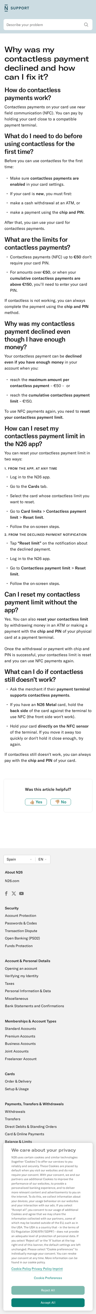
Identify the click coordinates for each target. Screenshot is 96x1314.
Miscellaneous (16, 998)
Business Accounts (20, 1043)
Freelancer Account (21, 1059)
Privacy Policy (42, 1269)
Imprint (57, 1269)
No (60, 801)
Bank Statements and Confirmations (34, 1006)
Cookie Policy (21, 1269)
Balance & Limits (18, 1141)
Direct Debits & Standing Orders (31, 1126)
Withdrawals (15, 1111)
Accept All (48, 1303)
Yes (36, 801)
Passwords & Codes (21, 923)
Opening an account (21, 968)
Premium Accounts (20, 1036)
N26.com (12, 880)
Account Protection (20, 915)
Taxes (9, 983)
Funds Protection (19, 946)
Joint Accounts (17, 1051)
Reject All (48, 1290)
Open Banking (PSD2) (22, 938)
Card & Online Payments (24, 1134)
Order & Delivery (18, 1081)
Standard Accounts (20, 1028)
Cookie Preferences (48, 1278)
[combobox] (48, 24)
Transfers (12, 1119)
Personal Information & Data (28, 991)
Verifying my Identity (21, 976)
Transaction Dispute (21, 930)
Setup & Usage (17, 1089)
